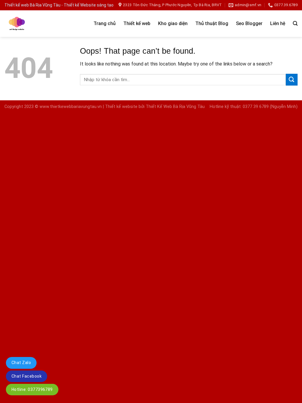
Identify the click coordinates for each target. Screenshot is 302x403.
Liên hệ (277, 23)
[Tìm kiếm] (295, 23)
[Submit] (292, 79)
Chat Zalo (21, 362)
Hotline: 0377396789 (32, 389)
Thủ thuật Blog (211, 23)
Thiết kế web (136, 23)
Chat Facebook (27, 376)
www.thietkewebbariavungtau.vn (71, 106)
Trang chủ (104, 23)
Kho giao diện (173, 23)
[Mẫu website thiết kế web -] (36, 23)
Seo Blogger (249, 23)
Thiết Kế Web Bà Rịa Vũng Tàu (175, 106)
